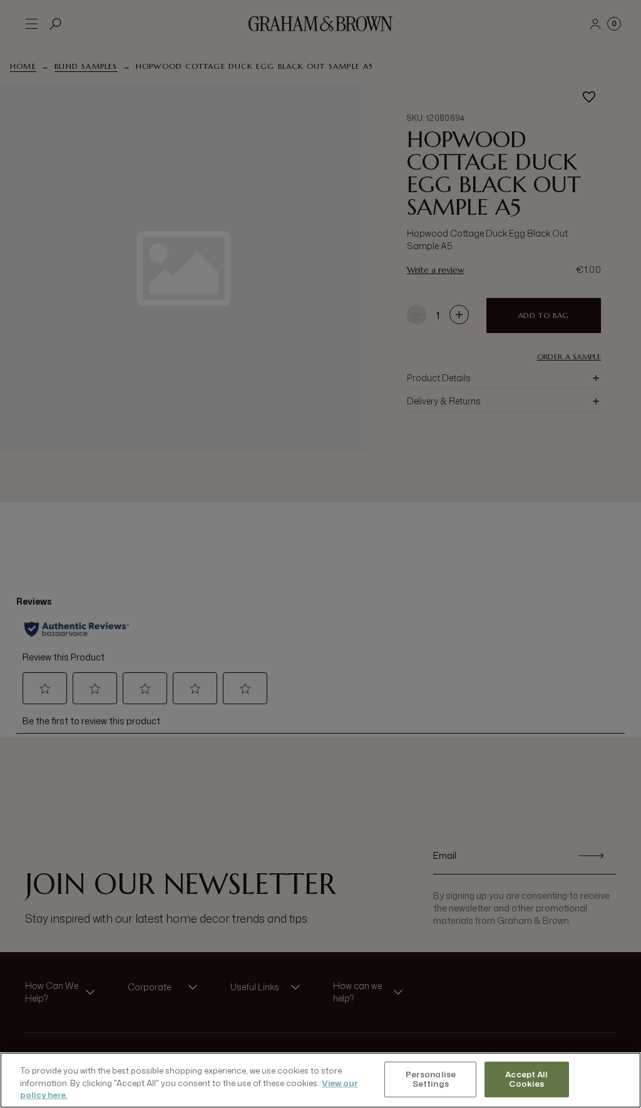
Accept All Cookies (526, 1079)
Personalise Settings (431, 1079)
